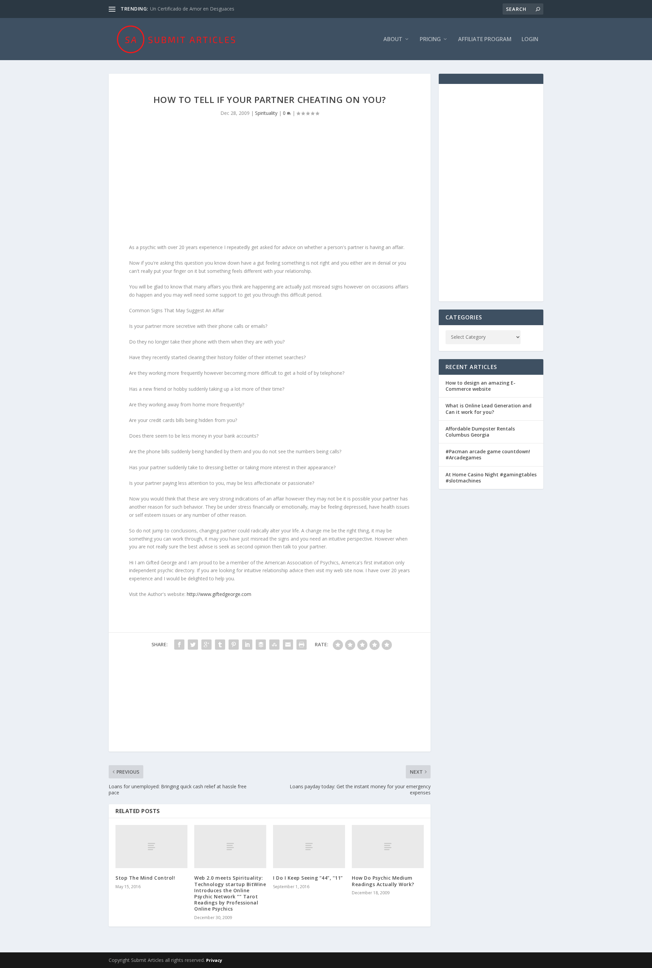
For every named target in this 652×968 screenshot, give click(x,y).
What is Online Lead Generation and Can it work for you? (488, 408)
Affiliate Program (484, 39)
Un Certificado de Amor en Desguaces (192, 8)
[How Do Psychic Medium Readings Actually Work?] (388, 846)
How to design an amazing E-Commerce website (480, 386)
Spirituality (266, 113)
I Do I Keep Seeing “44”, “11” (308, 878)
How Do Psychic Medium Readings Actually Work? (383, 881)
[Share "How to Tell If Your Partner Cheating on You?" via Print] (301, 644)
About (392, 39)
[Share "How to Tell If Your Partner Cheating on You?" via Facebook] (179, 644)
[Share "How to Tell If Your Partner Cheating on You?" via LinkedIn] (247, 644)
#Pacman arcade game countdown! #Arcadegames (488, 454)
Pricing (430, 39)
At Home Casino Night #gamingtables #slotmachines (491, 477)
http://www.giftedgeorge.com (219, 594)
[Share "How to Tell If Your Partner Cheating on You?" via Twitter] (193, 644)
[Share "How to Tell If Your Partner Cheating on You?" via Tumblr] (220, 644)
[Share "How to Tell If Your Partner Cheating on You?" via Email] (288, 644)
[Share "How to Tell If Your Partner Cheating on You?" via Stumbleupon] (274, 644)
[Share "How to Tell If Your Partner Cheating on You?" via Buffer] (261, 644)
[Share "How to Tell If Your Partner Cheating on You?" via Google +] (206, 644)
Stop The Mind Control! (145, 878)
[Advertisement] (270, 185)
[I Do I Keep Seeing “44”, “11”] (309, 846)
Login (530, 39)
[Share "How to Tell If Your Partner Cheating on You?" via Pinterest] (233, 644)
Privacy (214, 960)
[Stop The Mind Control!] (151, 846)
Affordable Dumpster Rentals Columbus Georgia (480, 431)
